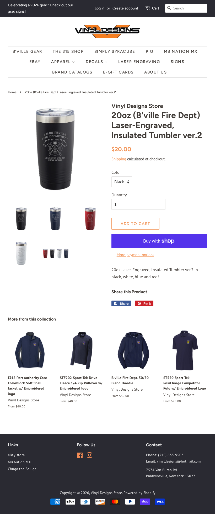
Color (116, 172)
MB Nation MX (180, 51)
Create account (125, 8)
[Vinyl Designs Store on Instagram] (89, 456)
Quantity (119, 194)
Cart (155, 8)
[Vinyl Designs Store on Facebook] (80, 456)
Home (12, 92)
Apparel (61, 61)
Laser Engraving (139, 61)
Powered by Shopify (139, 492)
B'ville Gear (27, 51)
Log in (99, 8)
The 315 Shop (68, 51)
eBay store (16, 455)
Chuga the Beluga (22, 468)
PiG (149, 51)
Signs (178, 61)
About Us (155, 72)
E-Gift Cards (118, 72)
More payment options (135, 254)
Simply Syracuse (114, 51)
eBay (35, 61)
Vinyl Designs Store (106, 492)
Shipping (118, 158)
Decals (95, 61)
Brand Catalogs (72, 72)
